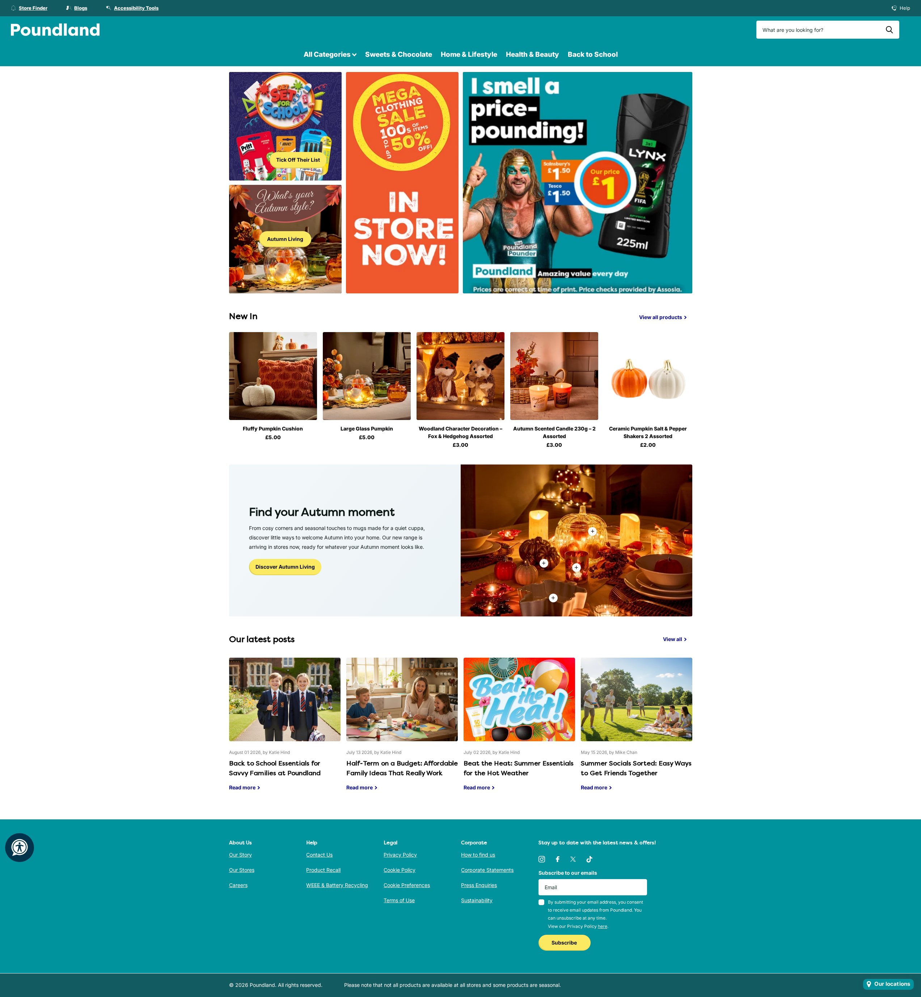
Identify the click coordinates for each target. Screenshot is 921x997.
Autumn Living (285, 239)
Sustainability (477, 900)
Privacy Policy (400, 855)
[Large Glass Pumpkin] (367, 376)
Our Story (240, 855)
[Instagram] (541, 859)
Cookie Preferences (407, 885)
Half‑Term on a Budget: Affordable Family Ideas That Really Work (402, 730)
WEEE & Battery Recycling (337, 885)
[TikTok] (589, 859)
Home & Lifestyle (469, 54)
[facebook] (557, 859)
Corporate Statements (487, 870)
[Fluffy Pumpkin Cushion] (273, 376)
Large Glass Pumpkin (367, 428)
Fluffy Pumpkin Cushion (273, 428)
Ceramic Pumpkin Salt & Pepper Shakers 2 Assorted (648, 432)
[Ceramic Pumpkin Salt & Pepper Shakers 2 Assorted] (648, 376)
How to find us (478, 855)
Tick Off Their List (298, 160)
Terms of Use (399, 900)
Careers (238, 885)
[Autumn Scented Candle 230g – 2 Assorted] (554, 376)
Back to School (593, 54)
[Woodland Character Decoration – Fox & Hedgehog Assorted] (460, 376)
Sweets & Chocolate (398, 54)
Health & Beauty (532, 54)
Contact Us (319, 855)
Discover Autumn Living (285, 567)
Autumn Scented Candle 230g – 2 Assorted (554, 432)
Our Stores (241, 870)
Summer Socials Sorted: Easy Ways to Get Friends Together (636, 730)
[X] (573, 859)
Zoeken (889, 30)
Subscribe (565, 942)
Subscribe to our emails (567, 873)
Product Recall (323, 870)
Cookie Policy (399, 870)
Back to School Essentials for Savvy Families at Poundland (285, 730)
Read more (576, 568)
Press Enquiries (479, 885)
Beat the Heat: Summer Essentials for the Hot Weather (519, 730)
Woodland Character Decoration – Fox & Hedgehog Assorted (460, 432)
